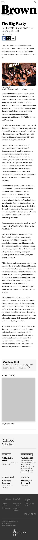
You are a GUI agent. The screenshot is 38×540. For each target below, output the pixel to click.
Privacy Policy (5, 525)
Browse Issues (6, 508)
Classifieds (16, 499)
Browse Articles (4, 504)
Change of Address (16, 509)
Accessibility (12, 525)
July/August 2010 (10, 30)
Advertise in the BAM (17, 504)
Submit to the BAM (29, 504)
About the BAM (28, 500)
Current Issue (6, 499)
